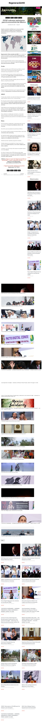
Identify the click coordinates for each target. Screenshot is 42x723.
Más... (2, 540)
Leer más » (29, 101)
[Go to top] (40, 719)
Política (16, 17)
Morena (15, 170)
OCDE (19, 170)
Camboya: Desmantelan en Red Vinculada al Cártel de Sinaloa (12, 459)
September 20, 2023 (13, 167)
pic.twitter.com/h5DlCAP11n (13, 163)
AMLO (8, 170)
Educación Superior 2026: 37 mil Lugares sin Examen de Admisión (13, 357)
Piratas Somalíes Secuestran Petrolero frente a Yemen (11, 536)
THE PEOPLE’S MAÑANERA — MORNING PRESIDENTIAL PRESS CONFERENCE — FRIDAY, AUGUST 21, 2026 (20, 523)
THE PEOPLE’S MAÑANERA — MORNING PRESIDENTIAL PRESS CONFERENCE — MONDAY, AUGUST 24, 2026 (21, 369)
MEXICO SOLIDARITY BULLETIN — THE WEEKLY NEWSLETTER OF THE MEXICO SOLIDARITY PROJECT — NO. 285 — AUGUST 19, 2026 (20, 409)
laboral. (7, 149)
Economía (8, 17)
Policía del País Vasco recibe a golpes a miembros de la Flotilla (34, 172)
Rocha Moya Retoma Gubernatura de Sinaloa (9, 472)
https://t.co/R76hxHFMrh (13, 161)
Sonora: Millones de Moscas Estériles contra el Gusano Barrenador (34, 253)
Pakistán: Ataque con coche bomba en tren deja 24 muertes (34, 116)
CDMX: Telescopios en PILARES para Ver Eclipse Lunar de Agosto (13, 497)
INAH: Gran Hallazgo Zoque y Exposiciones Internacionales (11, 510)
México (12, 17)
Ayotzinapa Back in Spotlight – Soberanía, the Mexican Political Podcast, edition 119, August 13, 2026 (19, 382)
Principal (20, 17)
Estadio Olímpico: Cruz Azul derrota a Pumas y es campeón (34, 135)
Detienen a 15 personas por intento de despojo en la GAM (34, 213)
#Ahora (3, 159)
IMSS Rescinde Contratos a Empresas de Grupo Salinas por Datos (34, 194)
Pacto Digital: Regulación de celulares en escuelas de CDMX (34, 273)
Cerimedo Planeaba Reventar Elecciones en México (10, 421)
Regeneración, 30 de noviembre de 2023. (10, 54)
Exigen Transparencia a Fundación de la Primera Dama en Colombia (33, 233)
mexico (11, 170)
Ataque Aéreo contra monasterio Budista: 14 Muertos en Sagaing (13, 446)
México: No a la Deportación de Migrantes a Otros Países (11, 485)
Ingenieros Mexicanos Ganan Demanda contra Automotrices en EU (13, 433)
